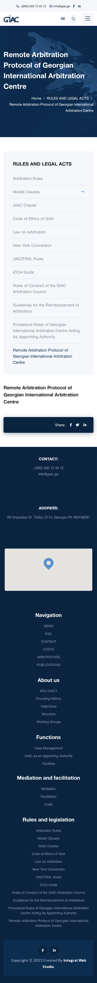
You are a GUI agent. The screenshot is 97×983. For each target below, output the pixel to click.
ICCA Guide (23, 272)
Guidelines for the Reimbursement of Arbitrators (46, 307)
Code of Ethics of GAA (33, 218)
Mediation (48, 789)
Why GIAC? (48, 691)
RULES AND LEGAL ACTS (68, 98)
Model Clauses (26, 191)
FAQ (48, 634)
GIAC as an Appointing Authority (48, 756)
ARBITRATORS (48, 657)
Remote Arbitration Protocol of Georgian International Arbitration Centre (42, 356)
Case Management (48, 748)
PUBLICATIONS (49, 665)
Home (36, 98)
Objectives (49, 706)
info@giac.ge (61, 6)
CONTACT (48, 641)
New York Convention (32, 245)
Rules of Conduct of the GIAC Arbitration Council (39, 288)
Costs (48, 804)
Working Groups (48, 722)
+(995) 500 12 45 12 (33, 6)
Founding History (48, 698)
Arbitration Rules (28, 178)
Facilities (48, 764)
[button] (48, 564)
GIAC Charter (25, 205)
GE (63, 18)
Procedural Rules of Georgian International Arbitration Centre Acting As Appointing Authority (46, 330)
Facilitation (48, 796)
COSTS (48, 649)
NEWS (48, 626)
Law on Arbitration (29, 231)
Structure (49, 714)
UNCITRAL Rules (28, 258)
